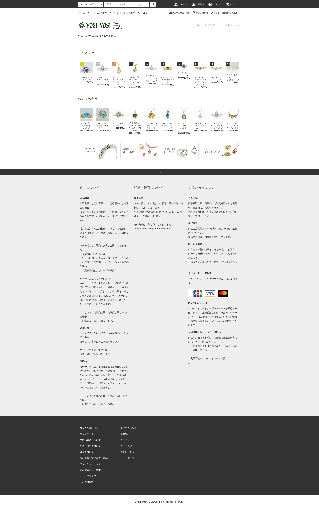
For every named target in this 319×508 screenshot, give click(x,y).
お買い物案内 (202, 13)
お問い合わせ (232, 13)
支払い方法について (90, 440)
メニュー (145, 13)
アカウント (183, 4)
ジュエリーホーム (89, 434)
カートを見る (127, 446)
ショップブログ (88, 476)
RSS (82, 482)
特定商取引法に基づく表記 (94, 458)
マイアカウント (128, 428)
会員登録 (200, 4)
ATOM (89, 482)
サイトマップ (127, 458)
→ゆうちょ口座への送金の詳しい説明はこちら (212, 262)
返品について (87, 452)
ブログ (217, 13)
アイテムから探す (99, 13)
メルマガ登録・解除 (181, 13)
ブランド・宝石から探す (124, 13)
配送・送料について (90, 446)
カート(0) (234, 4)
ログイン (216, 4)
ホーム (82, 13)
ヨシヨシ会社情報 (89, 428)
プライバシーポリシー (91, 464)
